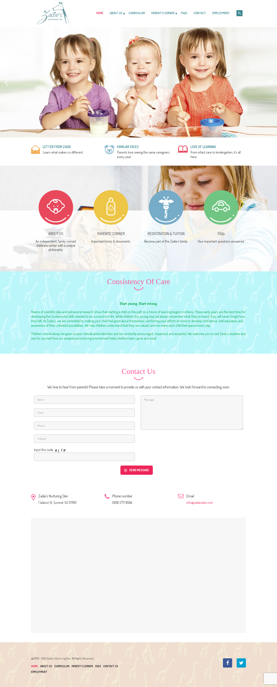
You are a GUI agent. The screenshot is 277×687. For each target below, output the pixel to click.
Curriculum (61, 666)
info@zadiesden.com (199, 502)
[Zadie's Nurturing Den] (55, 13)
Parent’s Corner (82, 666)
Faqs (98, 666)
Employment (39, 671)
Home (34, 666)
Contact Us (110, 666)
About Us (46, 666)
